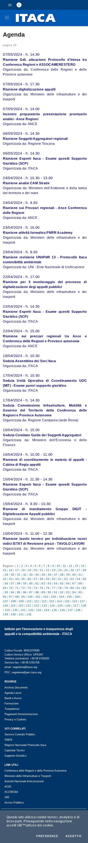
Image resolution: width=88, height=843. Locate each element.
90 (49, 592)
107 (5, 601)
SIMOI (8, 739)
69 (4, 588)
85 (18, 592)
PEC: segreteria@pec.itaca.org (23, 672)
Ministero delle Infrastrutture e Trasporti (28, 775)
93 (68, 592)
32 (25, 574)
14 (83, 565)
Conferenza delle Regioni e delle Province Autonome (36, 770)
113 (51, 601)
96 (4, 596)
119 (13, 605)
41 (80, 574)
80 (72, 588)
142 (29, 614)
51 (60, 579)
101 (38, 596)
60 (31, 583)
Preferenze (47, 836)
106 (77, 596)
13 (76, 565)
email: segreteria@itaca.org (21, 667)
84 (12, 592)
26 (72, 570)
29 (6, 574)
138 (78, 610)
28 (84, 570)
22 (47, 570)
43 (10, 579)
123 (44, 605)
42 (4, 579)
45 (23, 579)
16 (10, 570)
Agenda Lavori (13, 692)
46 (29, 579)
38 (61, 574)
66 (68, 583)
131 (23, 610)
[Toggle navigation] (7, 17)
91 (55, 592)
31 (18, 574)
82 (84, 588)
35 (43, 574)
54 (78, 579)
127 (75, 605)
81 (78, 588)
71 (17, 588)
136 (62, 610)
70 (10, 588)
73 (29, 588)
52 (66, 579)
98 (17, 596)
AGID (8, 786)
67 (74, 583)
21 (41, 570)
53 (72, 579)
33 (31, 574)
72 (23, 588)
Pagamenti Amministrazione (21, 714)
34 (37, 574)
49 (47, 579)
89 (43, 592)
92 (61, 592)
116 (74, 601)
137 (70, 610)
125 (60, 605)
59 (25, 583)
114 (59, 601)
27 (78, 570)
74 (35, 588)
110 (28, 601)
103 (53, 596)
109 (21, 601)
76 (47, 588)
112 (44, 601)
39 (68, 574)
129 (7, 610)
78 (60, 588)
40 (74, 574)
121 (28, 605)
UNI (7, 797)
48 (41, 579)
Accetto (73, 836)
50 (53, 579)
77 (53, 588)
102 (45, 596)
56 (6, 583)
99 (23, 596)
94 (74, 592)
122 (36, 605)
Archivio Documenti (16, 687)
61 (37, 583)
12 (70, 565)
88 (37, 592)
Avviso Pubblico (14, 802)
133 (38, 610)
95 (80, 592)
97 (10, 596)
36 (49, 574)
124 (52, 605)
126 (67, 605)
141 (21, 614)
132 (30, 610)
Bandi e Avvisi (13, 698)
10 (58, 565)
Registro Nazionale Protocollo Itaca (25, 745)
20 (35, 570)
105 (69, 596)
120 (20, 605)
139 (5, 614)
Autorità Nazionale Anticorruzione (24, 781)
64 (55, 583)
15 (4, 570)
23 (53, 570)
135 (54, 610)
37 (55, 574)
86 (25, 592)
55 (84, 579)
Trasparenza (12, 708)
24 (60, 570)
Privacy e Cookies (15, 719)
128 (83, 605)
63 (49, 583)
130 (15, 610)
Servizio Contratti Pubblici (20, 734)
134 (46, 610)
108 (13, 601)
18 (23, 570)
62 (43, 583)
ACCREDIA (11, 791)
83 (6, 592)
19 (29, 570)
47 (35, 579)
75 (41, 588)
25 (66, 570)
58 (18, 583)
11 (64, 565)
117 (82, 601)
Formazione (11, 703)
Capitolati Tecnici (15, 750)
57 (12, 583)
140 (13, 614)
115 (66, 601)
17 (17, 570)
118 (5, 605)
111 (36, 601)
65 (61, 583)
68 (80, 583)
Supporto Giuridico (15, 755)
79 (66, 588)
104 (61, 596)
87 (31, 592)
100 (30, 596)
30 (12, 574)
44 (17, 579)
